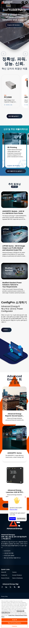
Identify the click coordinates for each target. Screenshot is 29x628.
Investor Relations (17, 575)
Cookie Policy (11, 615)
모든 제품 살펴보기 (13, 116)
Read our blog (13, 509)
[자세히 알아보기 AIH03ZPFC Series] (14, 438)
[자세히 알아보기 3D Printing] (15, 139)
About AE (3, 572)
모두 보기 (14, 186)
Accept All (14, 619)
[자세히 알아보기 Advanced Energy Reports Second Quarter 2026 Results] (14, 398)
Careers (14, 572)
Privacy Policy (4, 596)
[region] (14, 613)
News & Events (5, 578)
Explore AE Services (14, 25)
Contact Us (4, 575)
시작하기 (5, 329)
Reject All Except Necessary (14, 623)
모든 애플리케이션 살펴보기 (14, 171)
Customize (14, 626)
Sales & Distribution (17, 578)
